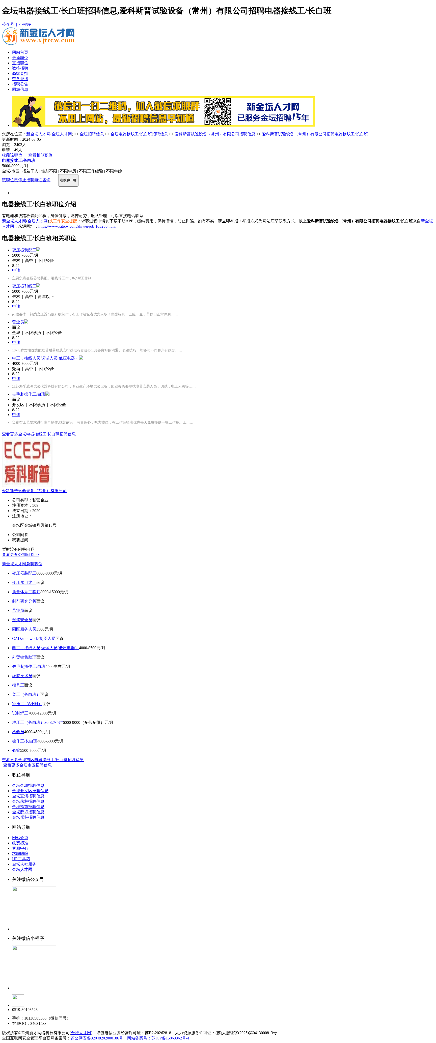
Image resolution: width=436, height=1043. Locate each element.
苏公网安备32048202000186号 (97, 1038)
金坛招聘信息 (92, 134)
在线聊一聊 (68, 180)
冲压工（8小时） (27, 704)
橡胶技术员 (22, 676)
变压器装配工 (24, 250)
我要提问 (20, 540)
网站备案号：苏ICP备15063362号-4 (158, 1038)
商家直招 (20, 73)
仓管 (16, 750)
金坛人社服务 (24, 864)
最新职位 (20, 57)
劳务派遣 (20, 79)
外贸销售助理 (24, 657)
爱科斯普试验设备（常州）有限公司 (34, 491)
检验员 (18, 732)
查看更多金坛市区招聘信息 (27, 765)
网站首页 (20, 52)
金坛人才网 (62, 134)
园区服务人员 (24, 629)
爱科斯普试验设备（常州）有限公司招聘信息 (215, 134)
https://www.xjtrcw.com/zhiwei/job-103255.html (77, 226)
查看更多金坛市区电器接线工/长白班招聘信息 (43, 760)
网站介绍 (20, 838)
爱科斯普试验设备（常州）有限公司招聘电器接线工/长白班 (315, 134)
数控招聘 (20, 68)
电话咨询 (42, 180)
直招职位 (20, 63)
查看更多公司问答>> (20, 554)
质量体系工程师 (26, 592)
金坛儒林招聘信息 (28, 817)
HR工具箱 (21, 859)
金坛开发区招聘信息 (30, 791)
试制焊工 (20, 713)
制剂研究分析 (24, 601)
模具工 (18, 685)
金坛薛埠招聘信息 (28, 812)
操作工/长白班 (24, 741)
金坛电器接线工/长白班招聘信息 (139, 134)
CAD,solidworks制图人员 (34, 638)
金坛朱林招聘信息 (28, 801)
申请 (16, 270)
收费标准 (20, 843)
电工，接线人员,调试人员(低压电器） (45, 358)
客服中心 (20, 848)
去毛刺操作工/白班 (28, 394)
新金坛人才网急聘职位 (22, 564)
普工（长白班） (26, 694)
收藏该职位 (12, 155)
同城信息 (20, 89)
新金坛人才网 (38, 134)
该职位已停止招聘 (18, 180)
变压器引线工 (24, 286)
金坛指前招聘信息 (28, 806)
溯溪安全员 (22, 620)
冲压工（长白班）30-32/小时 (37, 722)
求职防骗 (20, 853)
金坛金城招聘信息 (28, 785)
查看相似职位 (40, 155)
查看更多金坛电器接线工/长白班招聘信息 (39, 434)
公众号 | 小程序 (16, 24)
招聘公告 (20, 84)
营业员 (18, 322)
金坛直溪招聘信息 (28, 796)
